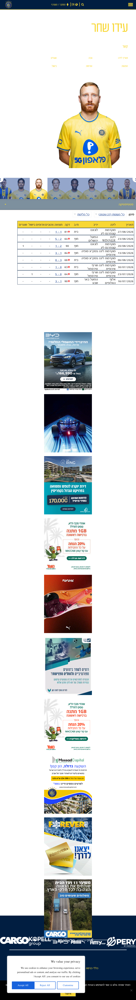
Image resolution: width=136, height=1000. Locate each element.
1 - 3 (58, 253)
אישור (68, 993)
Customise (68, 985)
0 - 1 (58, 267)
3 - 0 (58, 260)
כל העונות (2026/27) (111, 214)
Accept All (23, 985)
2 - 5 (58, 239)
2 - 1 (58, 246)
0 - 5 (58, 274)
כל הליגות (83, 214)
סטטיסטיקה (126, 204)
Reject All (45, 985)
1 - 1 (58, 231)
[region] (46, 974)
